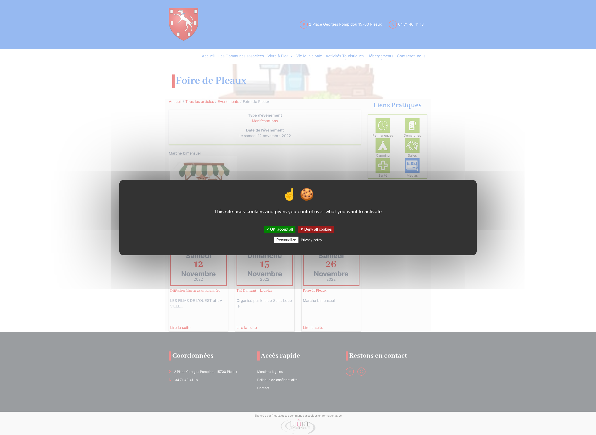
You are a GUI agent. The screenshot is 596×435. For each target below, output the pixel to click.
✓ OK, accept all (279, 229)
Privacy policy (311, 240)
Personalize (286, 240)
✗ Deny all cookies (316, 229)
